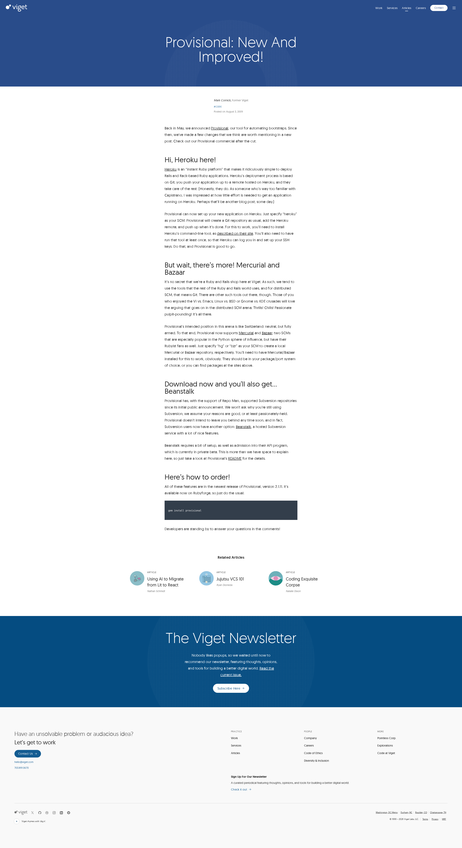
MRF (444, 819)
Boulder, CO (421, 812)
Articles (406, 8)
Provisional (219, 128)
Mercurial (246, 333)
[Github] (40, 813)
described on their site (235, 233)
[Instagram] (54, 813)
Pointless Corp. (386, 738)
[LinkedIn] (61, 813)
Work (378, 8)
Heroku (170, 169)
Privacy (435, 819)
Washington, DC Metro (387, 812)
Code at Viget (386, 753)
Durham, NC (406, 812)
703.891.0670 (21, 767)
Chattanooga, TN (438, 812)
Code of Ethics (313, 753)
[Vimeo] (68, 813)
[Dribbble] (47, 813)
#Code (218, 106)
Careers (421, 8)
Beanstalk (243, 426)
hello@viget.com (23, 762)
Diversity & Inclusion (316, 760)
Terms (425, 819)
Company (310, 738)
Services (392, 8)
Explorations (385, 745)
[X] (32, 813)
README (234, 458)
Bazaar (267, 333)
